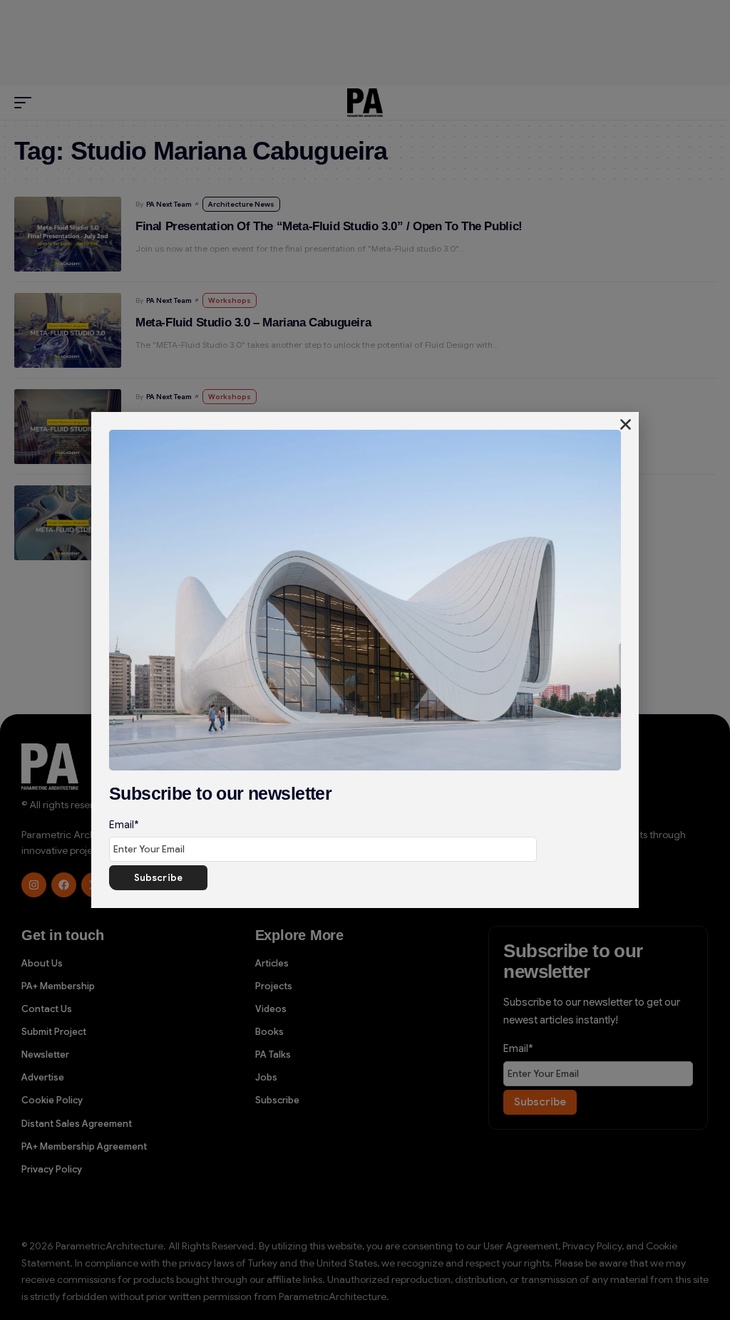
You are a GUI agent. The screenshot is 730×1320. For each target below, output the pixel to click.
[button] (625, 424)
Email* (124, 824)
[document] (365, 660)
